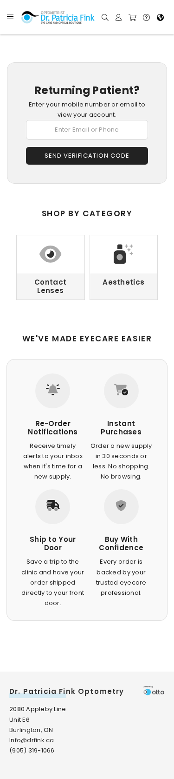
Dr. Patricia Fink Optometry (66, 691)
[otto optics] (154, 690)
